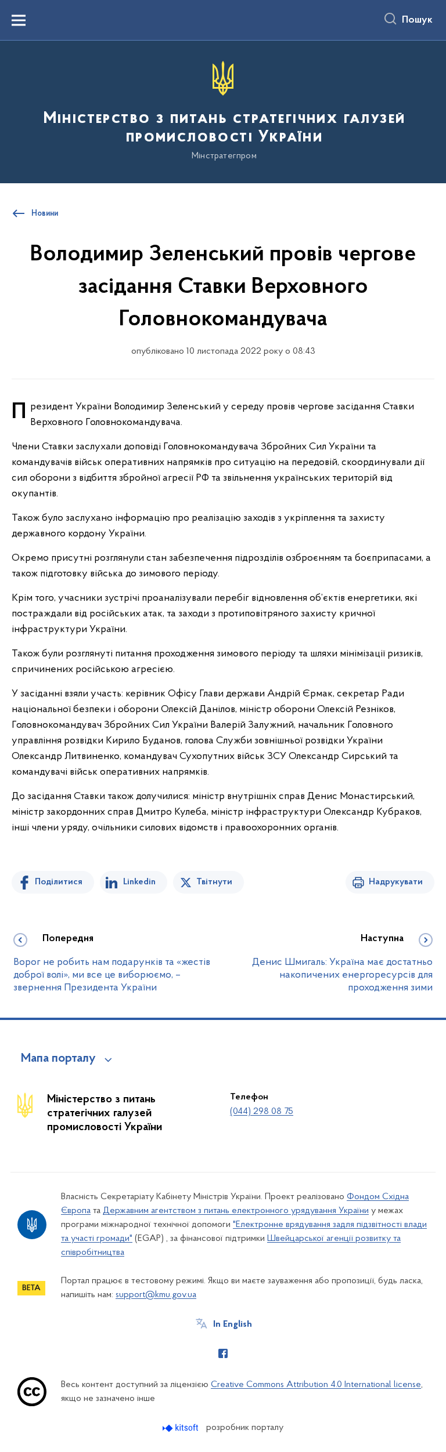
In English (232, 1324)
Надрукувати (396, 882)
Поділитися (58, 882)
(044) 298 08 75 (261, 1111)
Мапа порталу (58, 1058)
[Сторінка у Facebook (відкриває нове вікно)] (223, 1353)
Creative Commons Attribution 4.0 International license (316, 1384)
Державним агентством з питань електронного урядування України (236, 1210)
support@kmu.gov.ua (156, 1294)
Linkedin (139, 882)
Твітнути (214, 882)
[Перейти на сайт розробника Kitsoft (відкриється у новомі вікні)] (181, 1428)
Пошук (417, 20)
